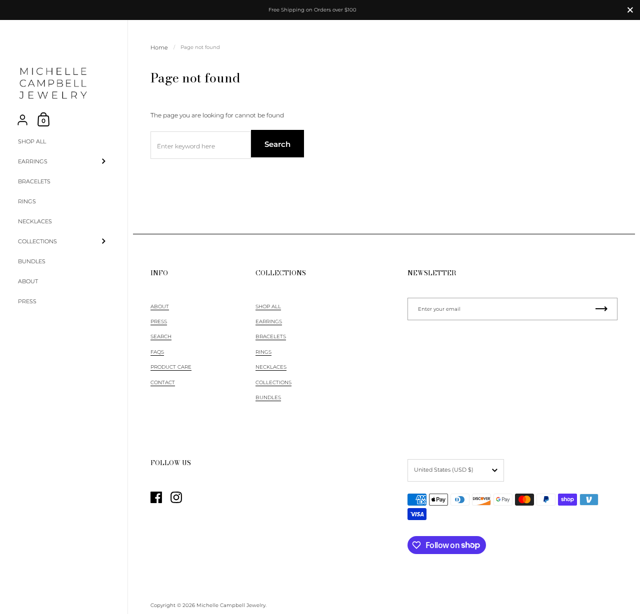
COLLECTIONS (274, 382)
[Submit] (602, 309)
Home (159, 47)
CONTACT (162, 382)
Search (277, 144)
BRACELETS (271, 336)
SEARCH (161, 336)
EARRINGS (269, 321)
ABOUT (159, 306)
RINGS (264, 352)
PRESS (158, 321)
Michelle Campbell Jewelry (231, 605)
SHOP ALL (268, 306)
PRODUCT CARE (171, 367)
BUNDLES (268, 397)
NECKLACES (271, 367)
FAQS (157, 352)
